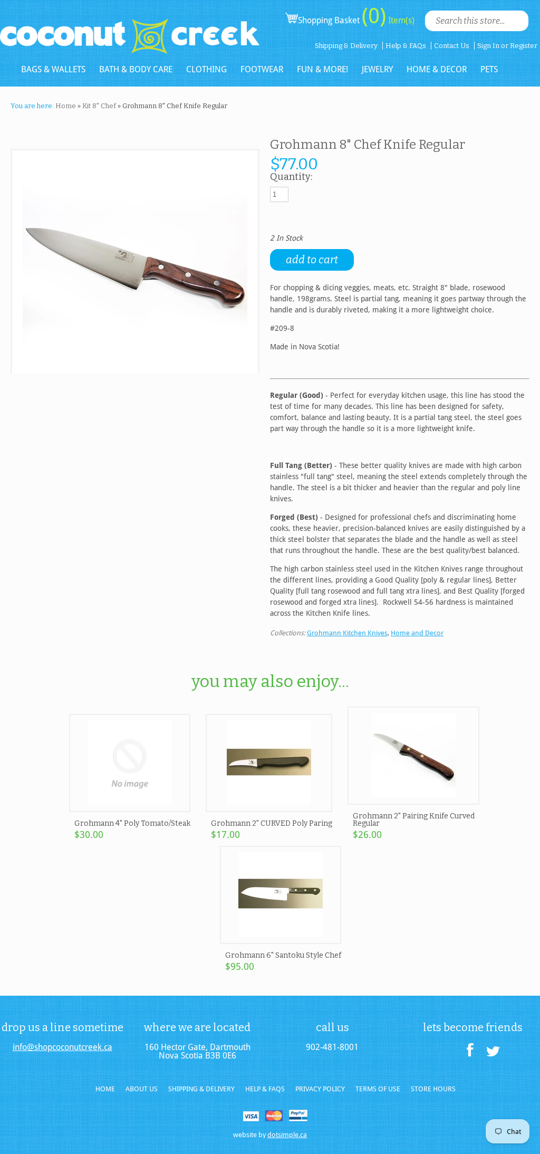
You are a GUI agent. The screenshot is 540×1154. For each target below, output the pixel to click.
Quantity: (291, 177)
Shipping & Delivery (346, 46)
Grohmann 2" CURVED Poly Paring (271, 823)
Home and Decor (417, 633)
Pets (489, 69)
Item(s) (400, 20)
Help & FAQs (405, 46)
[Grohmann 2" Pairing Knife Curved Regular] (413, 800)
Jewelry (377, 69)
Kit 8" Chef (99, 106)
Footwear (261, 69)
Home (65, 106)
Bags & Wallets (53, 69)
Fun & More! (322, 69)
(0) (374, 16)
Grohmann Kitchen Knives (347, 633)
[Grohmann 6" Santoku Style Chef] (280, 939)
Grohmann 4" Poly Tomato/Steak (132, 823)
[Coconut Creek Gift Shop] (129, 27)
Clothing (206, 69)
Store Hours (433, 1088)
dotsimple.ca (287, 1135)
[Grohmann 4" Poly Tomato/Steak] (129, 807)
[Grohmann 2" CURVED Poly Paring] (268, 807)
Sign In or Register (507, 46)
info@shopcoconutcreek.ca (62, 1047)
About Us (142, 1088)
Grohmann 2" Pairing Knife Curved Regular (414, 820)
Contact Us (451, 46)
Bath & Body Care (135, 69)
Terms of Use (377, 1088)
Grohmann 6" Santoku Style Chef (283, 955)
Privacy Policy (320, 1088)
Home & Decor (437, 69)
